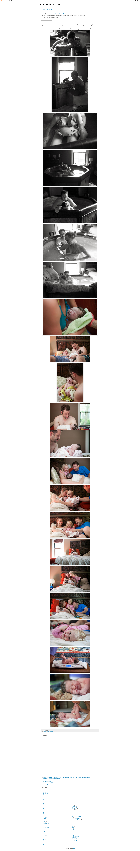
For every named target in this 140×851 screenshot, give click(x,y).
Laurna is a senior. (46, 823)
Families (73, 809)
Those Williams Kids (75, 840)
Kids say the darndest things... (76, 818)
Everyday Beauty (74, 807)
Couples (73, 805)
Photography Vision (75, 830)
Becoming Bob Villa (75, 800)
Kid (72, 817)
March (45, 832)
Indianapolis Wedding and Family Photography (62, 13)
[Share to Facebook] (46, 730)
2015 (44, 813)
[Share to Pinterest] (47, 730)
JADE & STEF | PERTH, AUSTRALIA (48, 782)
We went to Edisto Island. (47, 824)
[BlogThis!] (44, 730)
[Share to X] (45, 730)
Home (43, 9)
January (45, 835)
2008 (44, 843)
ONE (72, 828)
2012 (44, 838)
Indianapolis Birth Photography (49, 731)
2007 (44, 844)
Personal (73, 829)
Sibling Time (73, 835)
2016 (44, 812)
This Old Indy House (75, 837)
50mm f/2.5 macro (45, 790)
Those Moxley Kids (74, 839)
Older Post (97, 768)
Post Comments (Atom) (48, 769)
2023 (44, 803)
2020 (44, 807)
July (44, 822)
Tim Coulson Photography (47, 781)
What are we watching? (75, 844)
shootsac (44, 795)
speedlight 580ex (45, 792)
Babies (73, 799)
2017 (44, 811)
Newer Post (43, 768)
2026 (44, 799)
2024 (44, 802)
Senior (73, 834)
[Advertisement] (70, 764)
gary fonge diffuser (45, 793)
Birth (44, 731)
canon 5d (44, 794)
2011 (44, 839)
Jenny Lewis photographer (47, 784)
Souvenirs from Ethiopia (75, 836)
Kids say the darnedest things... (76, 819)
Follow (51, 9)
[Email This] (43, 730)
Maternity (73, 820)
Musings (73, 826)
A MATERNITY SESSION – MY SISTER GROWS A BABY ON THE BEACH (53, 779)
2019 (44, 808)
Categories (48, 9)
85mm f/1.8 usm (45, 791)
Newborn (73, 827)
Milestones (73, 824)
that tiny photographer (50, 4)
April (44, 831)
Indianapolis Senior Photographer (77, 816)
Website (45, 9)
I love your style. (74, 814)
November (45, 817)
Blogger (74, 848)
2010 (44, 840)
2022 (44, 804)
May (44, 830)
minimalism (73, 825)
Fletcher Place (74, 810)
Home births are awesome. (47, 827)
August (45, 821)
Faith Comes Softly (74, 808)
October (45, 818)
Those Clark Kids (74, 838)
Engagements (74, 806)
